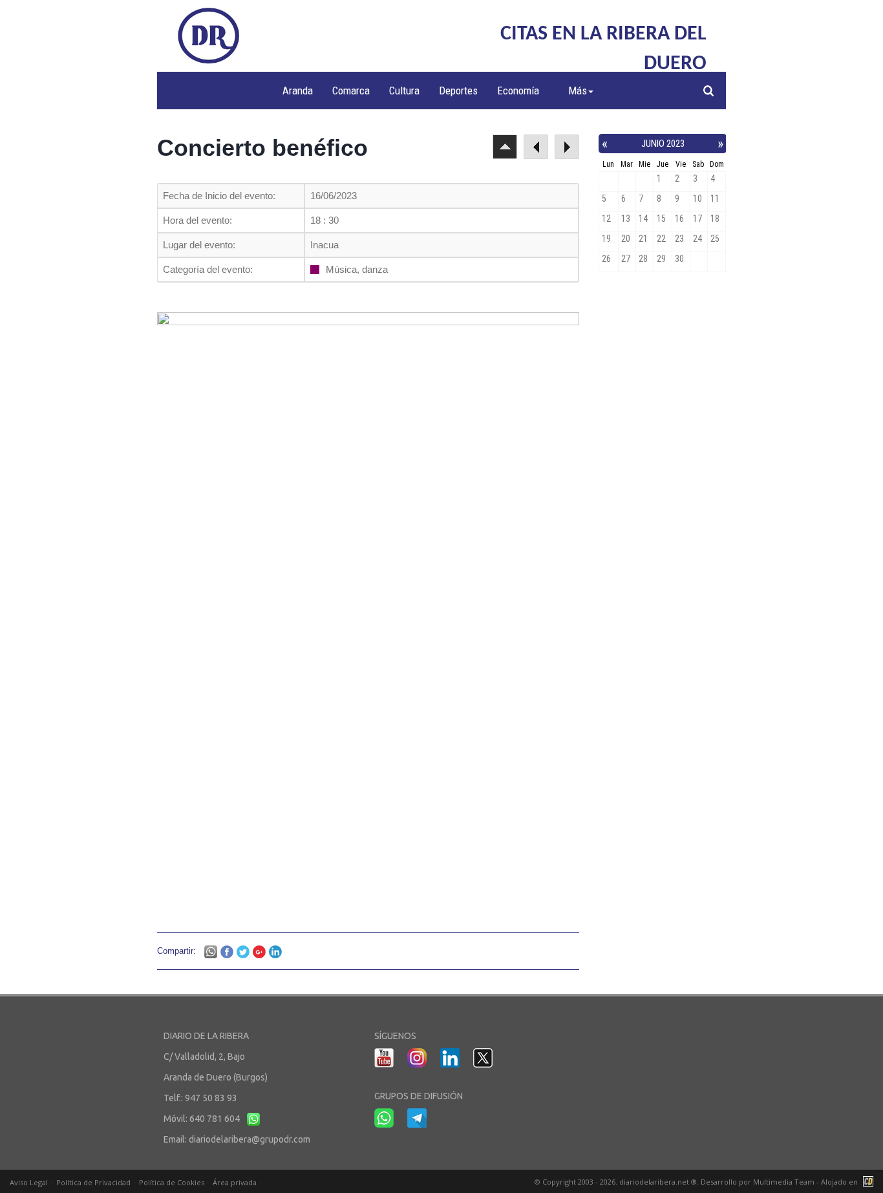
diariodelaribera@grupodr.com (249, 1139)
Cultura (404, 90)
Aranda (297, 90)
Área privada (235, 1182)
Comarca (351, 90)
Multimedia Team (783, 1182)
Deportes (458, 90)
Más (577, 90)
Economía (518, 90)
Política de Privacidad (93, 1182)
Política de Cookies (171, 1182)
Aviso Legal (29, 1182)
